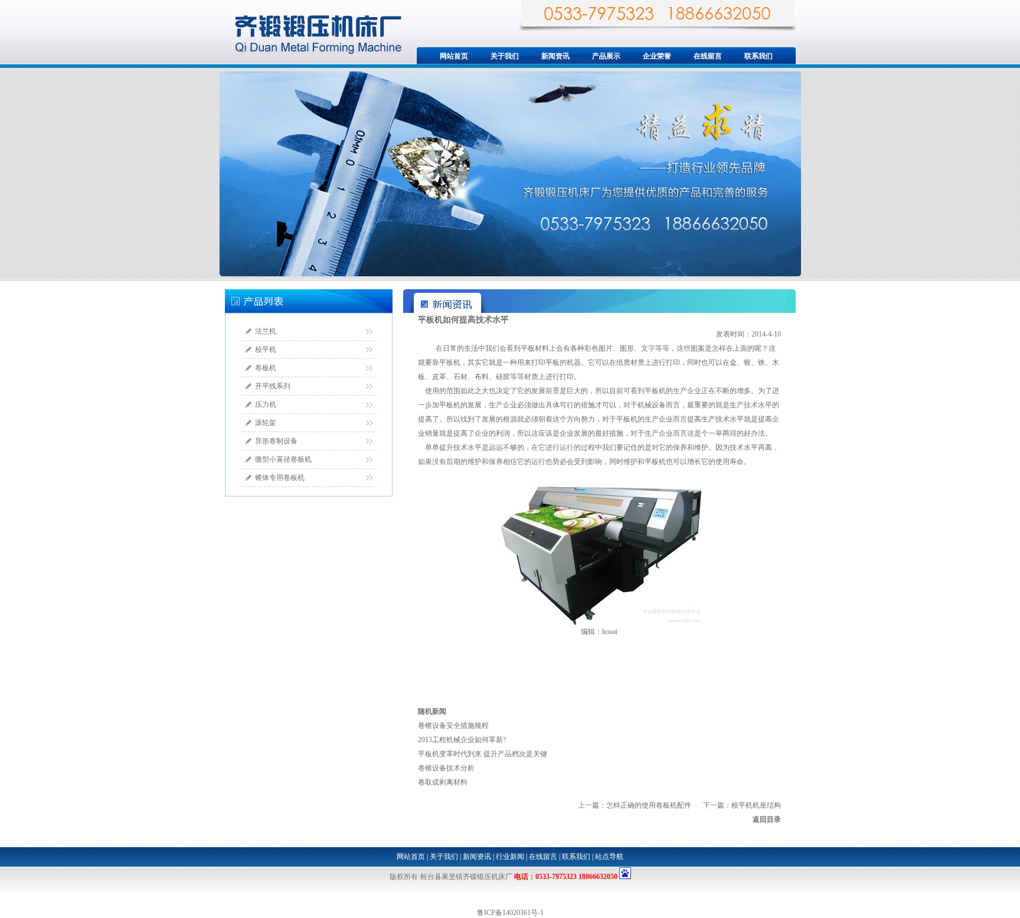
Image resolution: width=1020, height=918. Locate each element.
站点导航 (609, 856)
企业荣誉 (657, 56)
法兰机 (265, 331)
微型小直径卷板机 (283, 459)
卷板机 (265, 368)
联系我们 (758, 56)
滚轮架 (265, 423)
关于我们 (505, 56)
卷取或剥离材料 (443, 782)
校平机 (265, 349)
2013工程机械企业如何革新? (462, 740)
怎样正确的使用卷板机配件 (648, 805)
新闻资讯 (555, 56)
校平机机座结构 (756, 805)
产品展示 (606, 56)
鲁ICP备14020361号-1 (510, 913)
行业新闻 (510, 856)
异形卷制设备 (276, 441)
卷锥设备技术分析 (446, 768)
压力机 (265, 404)
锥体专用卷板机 (280, 477)
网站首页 (454, 56)
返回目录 (767, 819)
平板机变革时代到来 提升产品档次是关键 (482, 754)
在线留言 (708, 56)
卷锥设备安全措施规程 (453, 725)
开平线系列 (272, 386)
